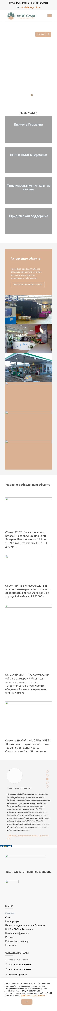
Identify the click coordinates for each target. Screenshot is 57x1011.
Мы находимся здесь (18, 960)
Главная (10, 913)
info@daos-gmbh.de (30, 7)
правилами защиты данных (32, 996)
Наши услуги (12, 921)
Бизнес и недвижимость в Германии (25, 925)
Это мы (43, 34)
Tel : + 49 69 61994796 (20, 964)
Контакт (9, 937)
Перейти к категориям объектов (27, 285)
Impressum (11, 945)
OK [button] (27, 1002)
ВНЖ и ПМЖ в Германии (19, 929)
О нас (8, 917)
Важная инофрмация (17, 933)
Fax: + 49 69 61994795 (20, 969)
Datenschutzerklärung (16, 941)
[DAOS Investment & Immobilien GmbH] (22, 16)
